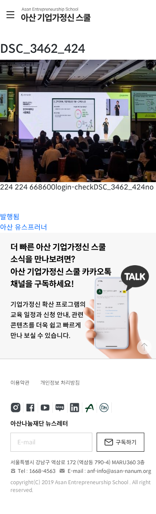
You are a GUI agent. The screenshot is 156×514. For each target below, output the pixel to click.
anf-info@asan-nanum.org (119, 471)
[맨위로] (144, 347)
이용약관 (19, 382)
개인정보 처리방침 (60, 382)
